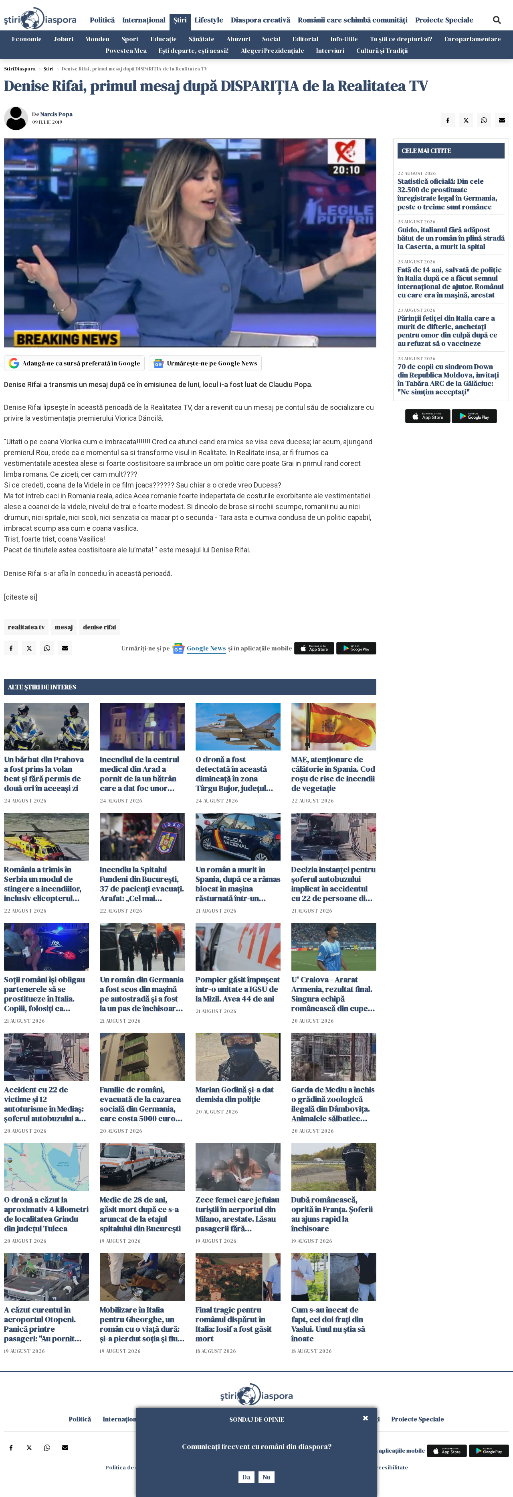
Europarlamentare (472, 38)
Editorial (306, 38)
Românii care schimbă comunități (353, 20)
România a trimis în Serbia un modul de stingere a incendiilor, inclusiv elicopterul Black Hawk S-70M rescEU (42, 884)
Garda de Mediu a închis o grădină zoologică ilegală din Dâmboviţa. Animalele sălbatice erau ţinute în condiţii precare (333, 1104)
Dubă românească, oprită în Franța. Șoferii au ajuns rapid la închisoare (332, 1214)
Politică (102, 20)
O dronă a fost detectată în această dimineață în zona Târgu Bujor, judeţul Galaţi (231, 774)
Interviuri (330, 50)
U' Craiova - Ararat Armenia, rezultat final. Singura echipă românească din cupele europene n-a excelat (332, 994)
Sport (130, 38)
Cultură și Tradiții (382, 50)
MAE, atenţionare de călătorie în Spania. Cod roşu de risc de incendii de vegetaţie (333, 774)
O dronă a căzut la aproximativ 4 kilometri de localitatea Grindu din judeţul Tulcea (46, 1214)
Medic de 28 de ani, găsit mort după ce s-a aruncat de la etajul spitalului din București (140, 1214)
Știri (180, 20)
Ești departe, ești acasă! (194, 50)
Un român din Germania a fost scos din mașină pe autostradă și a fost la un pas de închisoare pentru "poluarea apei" (142, 994)
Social (271, 38)
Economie (27, 38)
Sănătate (201, 38)
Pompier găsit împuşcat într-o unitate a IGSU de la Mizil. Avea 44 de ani (238, 989)
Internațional (144, 20)
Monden (97, 38)
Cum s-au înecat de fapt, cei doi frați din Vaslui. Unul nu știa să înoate (328, 1324)
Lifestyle (209, 20)
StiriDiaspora (20, 69)
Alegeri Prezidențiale (272, 50)
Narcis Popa (56, 114)
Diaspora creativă (260, 20)
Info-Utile (344, 38)
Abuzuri (238, 38)
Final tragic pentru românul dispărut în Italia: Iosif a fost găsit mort (234, 1324)
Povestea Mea (126, 50)
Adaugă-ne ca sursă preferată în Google (81, 363)
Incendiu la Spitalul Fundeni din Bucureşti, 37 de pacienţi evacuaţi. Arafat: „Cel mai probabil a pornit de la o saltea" (142, 884)
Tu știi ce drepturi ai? (401, 38)
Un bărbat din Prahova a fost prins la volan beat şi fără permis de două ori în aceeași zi (44, 774)
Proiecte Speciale (444, 20)
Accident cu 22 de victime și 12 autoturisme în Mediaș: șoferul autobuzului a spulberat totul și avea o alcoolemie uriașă (46, 1104)
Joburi (63, 38)
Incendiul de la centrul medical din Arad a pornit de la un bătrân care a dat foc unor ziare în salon (139, 774)
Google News (206, 648)
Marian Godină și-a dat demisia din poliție (235, 1094)
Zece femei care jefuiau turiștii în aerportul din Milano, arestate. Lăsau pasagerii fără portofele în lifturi (237, 1214)
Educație (164, 38)
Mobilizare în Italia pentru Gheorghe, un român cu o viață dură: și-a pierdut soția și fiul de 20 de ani (140, 1324)
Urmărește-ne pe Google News (212, 363)
